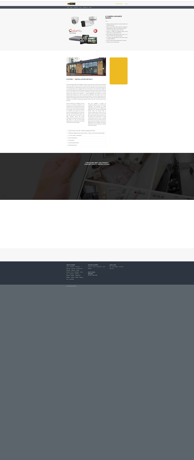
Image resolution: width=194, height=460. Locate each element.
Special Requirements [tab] (72, 145)
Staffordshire (81, 277)
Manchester (68, 275)
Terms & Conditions (115, 266)
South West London (79, 268)
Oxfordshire (72, 277)
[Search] (127, 7)
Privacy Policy (121, 266)
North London (73, 268)
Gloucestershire (72, 273)
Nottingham (68, 277)
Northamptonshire (77, 275)
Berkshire (77, 270)
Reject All (13, 455)
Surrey (67, 279)
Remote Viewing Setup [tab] (72, 137)
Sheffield (77, 277)
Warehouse (89, 268)
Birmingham (68, 272)
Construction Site (99, 266)
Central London (72, 266)
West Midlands (72, 279)
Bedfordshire (73, 270)
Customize (6, 455)
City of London (77, 266)
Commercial (90, 266)
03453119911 (119, 3)
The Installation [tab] (71, 140)
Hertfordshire (77, 273)
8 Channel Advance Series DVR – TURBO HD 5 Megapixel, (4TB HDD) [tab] (81, 130)
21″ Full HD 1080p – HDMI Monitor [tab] (75, 135)
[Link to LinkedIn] (127, 4)
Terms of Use (112, 268)
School (104, 266)
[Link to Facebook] (125, 4)
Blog (110, 266)
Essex (67, 273)
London (67, 266)
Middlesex (72, 275)
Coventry (81, 272)
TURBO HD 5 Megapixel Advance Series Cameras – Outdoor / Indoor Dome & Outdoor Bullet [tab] (86, 133)
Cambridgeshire (76, 272)
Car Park (94, 266)
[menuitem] (68, 7)
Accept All (19, 455)
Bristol (72, 272)
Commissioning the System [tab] (73, 142)
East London (68, 268)
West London (68, 270)
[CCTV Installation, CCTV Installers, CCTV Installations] (71, 4)
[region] (13, 452)
